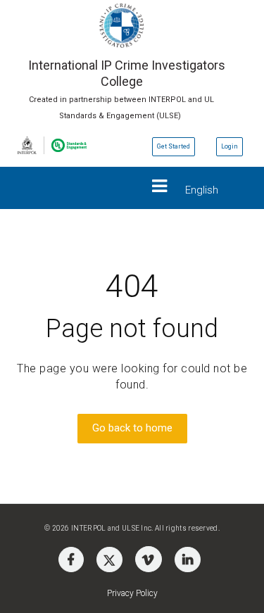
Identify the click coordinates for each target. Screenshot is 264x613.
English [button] (201, 190)
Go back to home (132, 428)
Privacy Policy (132, 593)
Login (229, 146)
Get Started (173, 146)
